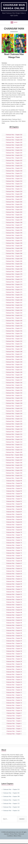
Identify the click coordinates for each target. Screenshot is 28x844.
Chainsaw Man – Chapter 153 (14, 338)
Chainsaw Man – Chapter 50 (14, 607)
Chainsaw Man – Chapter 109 (14, 452)
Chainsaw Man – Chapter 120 (14, 424)
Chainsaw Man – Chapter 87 (14, 511)
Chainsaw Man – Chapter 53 (14, 599)
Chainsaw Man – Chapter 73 (14, 548)
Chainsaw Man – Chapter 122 (14, 418)
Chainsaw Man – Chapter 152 (14, 341)
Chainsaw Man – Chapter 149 (14, 349)
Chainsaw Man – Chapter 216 (14, 176)
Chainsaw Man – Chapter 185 (14, 256)
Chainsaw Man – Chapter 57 (14, 589)
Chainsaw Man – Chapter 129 (14, 400)
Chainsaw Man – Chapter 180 (14, 269)
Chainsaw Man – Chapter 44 (14, 622)
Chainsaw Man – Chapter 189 (14, 245)
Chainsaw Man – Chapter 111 (14, 447)
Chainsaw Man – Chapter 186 (14, 253)
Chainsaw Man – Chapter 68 (14, 560)
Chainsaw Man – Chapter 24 (14, 674)
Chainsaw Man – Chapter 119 (14, 426)
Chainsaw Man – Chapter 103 (14, 470)
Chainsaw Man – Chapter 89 (14, 506)
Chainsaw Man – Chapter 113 (14, 442)
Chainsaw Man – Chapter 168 (14, 300)
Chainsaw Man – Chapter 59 (14, 584)
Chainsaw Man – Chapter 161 (14, 318)
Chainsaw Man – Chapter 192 (14, 238)
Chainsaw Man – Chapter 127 (14, 405)
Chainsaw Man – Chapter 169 (14, 297)
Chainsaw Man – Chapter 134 (14, 387)
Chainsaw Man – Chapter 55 (14, 594)
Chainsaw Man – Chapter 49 (14, 609)
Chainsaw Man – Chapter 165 (14, 307)
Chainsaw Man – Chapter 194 (14, 232)
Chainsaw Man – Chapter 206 (14, 201)
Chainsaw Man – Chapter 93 (14, 496)
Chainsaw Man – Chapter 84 (14, 519)
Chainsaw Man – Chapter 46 (14, 617)
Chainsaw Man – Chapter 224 (14, 155)
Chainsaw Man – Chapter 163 (14, 312)
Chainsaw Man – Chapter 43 (14, 625)
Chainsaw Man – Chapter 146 (14, 356)
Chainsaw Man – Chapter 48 (14, 612)
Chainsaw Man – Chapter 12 (14, 705)
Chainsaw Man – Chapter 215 (14, 178)
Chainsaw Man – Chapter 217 (14, 173)
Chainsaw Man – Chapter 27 (14, 666)
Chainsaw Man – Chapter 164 (14, 310)
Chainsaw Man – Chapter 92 (14, 498)
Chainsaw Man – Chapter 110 (14, 449)
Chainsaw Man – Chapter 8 (14, 715)
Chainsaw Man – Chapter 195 (14, 230)
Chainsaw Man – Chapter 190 (14, 243)
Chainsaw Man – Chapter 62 (14, 576)
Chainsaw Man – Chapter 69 (14, 558)
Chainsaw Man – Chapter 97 (14, 486)
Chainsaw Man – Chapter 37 (14, 640)
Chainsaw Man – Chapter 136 (14, 382)
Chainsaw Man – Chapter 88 (14, 509)
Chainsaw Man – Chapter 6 (14, 721)
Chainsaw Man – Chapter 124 (14, 413)
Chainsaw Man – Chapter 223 (14, 158)
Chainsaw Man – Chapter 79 (14, 532)
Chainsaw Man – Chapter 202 (14, 212)
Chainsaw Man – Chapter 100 (14, 478)
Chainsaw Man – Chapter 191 (14, 240)
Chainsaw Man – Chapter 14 (14, 700)
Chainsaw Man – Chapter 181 (14, 266)
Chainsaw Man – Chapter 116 (14, 434)
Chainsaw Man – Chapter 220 (14, 165)
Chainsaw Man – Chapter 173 (14, 287)
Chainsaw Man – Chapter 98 (14, 483)
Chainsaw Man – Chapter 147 (14, 354)
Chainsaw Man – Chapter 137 (14, 380)
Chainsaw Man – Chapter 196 (14, 227)
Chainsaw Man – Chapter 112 (14, 444)
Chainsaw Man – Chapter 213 (14, 183)
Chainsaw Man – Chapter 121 (14, 421)
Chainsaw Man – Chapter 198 (14, 222)
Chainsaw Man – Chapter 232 (14, 134)
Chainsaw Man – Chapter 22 (14, 679)
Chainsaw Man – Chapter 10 (14, 710)
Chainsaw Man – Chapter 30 (14, 659)
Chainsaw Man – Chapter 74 (14, 545)
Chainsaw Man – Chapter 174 (14, 284)
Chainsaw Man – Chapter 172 (14, 289)
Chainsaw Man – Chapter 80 (14, 529)
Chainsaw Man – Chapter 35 (14, 646)
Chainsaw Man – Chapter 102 (14, 473)
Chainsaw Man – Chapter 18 (14, 690)
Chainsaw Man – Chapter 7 (14, 718)
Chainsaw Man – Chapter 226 (14, 150)
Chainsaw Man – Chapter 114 (14, 439)
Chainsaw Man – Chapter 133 (14, 390)
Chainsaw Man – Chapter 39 (14, 635)
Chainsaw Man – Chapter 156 (14, 331)
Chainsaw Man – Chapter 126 (14, 408)
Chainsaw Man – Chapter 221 (14, 163)
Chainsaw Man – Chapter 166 (14, 305)
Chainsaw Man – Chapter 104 (14, 467)
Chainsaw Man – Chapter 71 (14, 553)
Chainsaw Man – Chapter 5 (14, 723)
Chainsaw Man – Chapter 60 (14, 581)
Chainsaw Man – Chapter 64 (14, 571)
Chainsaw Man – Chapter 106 (14, 462)
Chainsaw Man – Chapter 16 (14, 695)
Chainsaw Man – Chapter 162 (14, 315)
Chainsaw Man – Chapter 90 (14, 504)
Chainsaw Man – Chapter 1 (14, 733)
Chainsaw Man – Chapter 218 (14, 170)
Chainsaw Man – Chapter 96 (14, 488)
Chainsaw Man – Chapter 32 (14, 653)
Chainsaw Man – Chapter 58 (14, 586)
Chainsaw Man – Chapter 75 (14, 542)
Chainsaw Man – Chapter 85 (14, 517)
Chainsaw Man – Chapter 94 (14, 493)
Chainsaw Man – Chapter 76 (14, 540)
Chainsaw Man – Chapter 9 (14, 713)
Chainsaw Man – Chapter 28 (14, 664)
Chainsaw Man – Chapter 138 (14, 377)
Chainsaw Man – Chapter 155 (14, 333)
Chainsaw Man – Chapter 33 (14, 651)
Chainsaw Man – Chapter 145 (14, 359)
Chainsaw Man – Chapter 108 (14, 457)
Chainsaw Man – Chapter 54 (14, 597)
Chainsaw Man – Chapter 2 (14, 731)
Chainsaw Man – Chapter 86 (14, 514)
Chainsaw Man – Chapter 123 (14, 416)
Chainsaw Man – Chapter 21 (14, 682)
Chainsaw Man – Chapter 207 (14, 199)
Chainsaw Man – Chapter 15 (14, 697)
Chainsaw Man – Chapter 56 (14, 591)
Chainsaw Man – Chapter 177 (14, 276)
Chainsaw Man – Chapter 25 (14, 671)
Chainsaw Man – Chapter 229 (14, 142)
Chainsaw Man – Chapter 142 (14, 367)
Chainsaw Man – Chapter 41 (14, 630)
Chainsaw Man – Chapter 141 (14, 369)
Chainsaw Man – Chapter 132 (14, 393)
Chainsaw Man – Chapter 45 (14, 620)
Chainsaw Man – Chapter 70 (14, 555)
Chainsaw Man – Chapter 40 (14, 633)
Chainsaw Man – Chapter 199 (14, 220)
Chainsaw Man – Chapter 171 (14, 292)
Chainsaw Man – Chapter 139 (14, 374)
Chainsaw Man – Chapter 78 (14, 535)
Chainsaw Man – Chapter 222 (14, 160)
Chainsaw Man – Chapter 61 (14, 578)
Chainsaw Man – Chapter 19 (14, 687)
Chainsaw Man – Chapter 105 (14, 465)
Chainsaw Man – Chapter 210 (14, 191)
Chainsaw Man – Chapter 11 (14, 708)
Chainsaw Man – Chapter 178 (14, 274)
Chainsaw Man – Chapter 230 (14, 139)
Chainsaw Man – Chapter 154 (14, 336)
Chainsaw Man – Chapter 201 (14, 214)
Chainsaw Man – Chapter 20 (14, 684)
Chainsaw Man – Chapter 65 (14, 568)
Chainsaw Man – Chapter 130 (14, 398)
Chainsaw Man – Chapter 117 (14, 431)
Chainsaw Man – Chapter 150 (14, 346)
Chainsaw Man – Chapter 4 (14, 726)
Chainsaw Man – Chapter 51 (14, 604)
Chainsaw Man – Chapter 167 (14, 302)
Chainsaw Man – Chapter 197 (14, 225)
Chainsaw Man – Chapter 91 (14, 501)
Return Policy (17, 835)
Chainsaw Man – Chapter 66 (14, 566)
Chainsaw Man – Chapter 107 (14, 460)
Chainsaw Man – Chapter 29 (14, 661)
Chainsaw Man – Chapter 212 (14, 186)
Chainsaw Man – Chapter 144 (14, 362)
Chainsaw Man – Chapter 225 (14, 152)
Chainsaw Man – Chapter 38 (14, 638)
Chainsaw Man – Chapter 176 (14, 279)
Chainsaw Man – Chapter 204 (14, 207)
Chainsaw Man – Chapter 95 (14, 491)
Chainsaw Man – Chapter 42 (14, 628)
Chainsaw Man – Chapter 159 (14, 323)
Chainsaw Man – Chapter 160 (14, 320)
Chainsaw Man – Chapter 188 (14, 248)
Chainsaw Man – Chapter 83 (14, 522)
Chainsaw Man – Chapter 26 (14, 669)
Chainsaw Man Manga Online (14, 7)
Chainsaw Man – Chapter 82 (14, 524)
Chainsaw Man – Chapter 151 (14, 343)
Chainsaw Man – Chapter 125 (14, 411)
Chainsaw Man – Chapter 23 (14, 677)
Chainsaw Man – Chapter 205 (14, 204)
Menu (15, 22)
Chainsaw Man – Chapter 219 (14, 168)
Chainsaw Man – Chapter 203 (14, 209)
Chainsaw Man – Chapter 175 (14, 282)
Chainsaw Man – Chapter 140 (14, 372)
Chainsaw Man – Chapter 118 (14, 429)
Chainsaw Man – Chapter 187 (14, 251)
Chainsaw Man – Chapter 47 (14, 615)
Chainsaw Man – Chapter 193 (14, 235)
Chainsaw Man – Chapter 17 (14, 692)
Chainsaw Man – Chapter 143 (14, 364)
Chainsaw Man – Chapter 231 (14, 137)
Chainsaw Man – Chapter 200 (14, 217)
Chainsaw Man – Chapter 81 (14, 527)
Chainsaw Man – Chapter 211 (14, 189)
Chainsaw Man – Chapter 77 (14, 537)
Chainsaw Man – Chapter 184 (14, 258)
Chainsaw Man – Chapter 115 (14, 436)
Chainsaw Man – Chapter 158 (14, 325)
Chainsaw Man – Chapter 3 (14, 728)
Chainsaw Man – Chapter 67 (14, 563)
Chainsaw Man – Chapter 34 (14, 648)
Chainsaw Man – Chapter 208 (14, 196)
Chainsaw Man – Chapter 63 (14, 573)
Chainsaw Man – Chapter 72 (14, 550)
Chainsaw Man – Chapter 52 (14, 602)
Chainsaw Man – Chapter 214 (14, 181)
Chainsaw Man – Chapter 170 (14, 294)
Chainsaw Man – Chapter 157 (14, 328)
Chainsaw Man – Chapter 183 (14, 261)
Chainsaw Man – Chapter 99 (14, 480)
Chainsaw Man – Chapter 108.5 (14, 455)
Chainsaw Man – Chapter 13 (14, 702)
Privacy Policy (14, 834)
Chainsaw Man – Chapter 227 (14, 147)
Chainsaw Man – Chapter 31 (14, 656)
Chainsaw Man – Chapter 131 (14, 395)
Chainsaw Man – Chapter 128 (14, 403)
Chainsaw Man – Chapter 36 (14, 643)
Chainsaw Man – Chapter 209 (14, 194)
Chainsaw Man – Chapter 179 (14, 271)
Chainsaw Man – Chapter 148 (14, 351)
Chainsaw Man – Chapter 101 (14, 475)
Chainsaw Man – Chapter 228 (14, 145)
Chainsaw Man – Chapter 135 (14, 385)
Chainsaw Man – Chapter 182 (14, 263)
